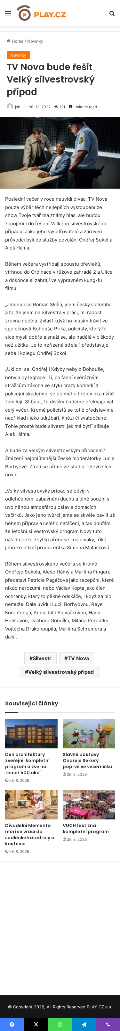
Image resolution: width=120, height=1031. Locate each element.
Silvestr (42, 658)
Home (17, 41)
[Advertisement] (60, 926)
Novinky (35, 41)
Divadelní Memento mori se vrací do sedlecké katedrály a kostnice (29, 834)
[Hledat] (112, 16)
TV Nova (78, 658)
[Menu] (8, 16)
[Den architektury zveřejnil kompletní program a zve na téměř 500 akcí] (31, 733)
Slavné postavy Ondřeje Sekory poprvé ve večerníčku (87, 760)
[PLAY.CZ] (41, 13)
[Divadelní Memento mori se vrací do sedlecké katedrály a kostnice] (31, 804)
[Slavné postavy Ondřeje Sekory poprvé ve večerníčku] (89, 733)
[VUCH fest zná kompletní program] (89, 804)
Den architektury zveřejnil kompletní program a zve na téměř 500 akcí (27, 763)
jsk (17, 107)
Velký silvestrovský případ (61, 672)
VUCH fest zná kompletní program (86, 828)
